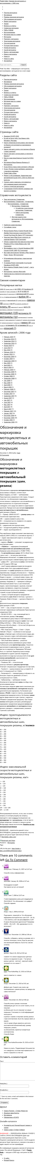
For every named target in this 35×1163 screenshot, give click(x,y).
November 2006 (9, 418)
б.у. (3, 297)
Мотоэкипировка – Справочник (18, 204)
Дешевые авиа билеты (11, 1113)
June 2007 (7, 402)
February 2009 (8, 370)
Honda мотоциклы (10, 47)
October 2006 (8, 420)
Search (23, 65)
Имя (3, 1083)
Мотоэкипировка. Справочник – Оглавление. (19, 201)
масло (21, 307)
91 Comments (22, 250)
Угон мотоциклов (9, 43)
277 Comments (28, 235)
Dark (18, 453)
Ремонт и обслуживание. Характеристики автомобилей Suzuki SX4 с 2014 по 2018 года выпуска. (19, 178)
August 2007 (8, 398)
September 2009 (9, 361)
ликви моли (14, 307)
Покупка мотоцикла (10, 13)
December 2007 (9, 391)
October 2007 (8, 394)
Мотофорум (8, 15)
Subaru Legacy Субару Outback (14, 1130)
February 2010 (8, 352)
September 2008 (9, 378)
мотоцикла (25, 313)
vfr (19, 291)
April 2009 (7, 365)
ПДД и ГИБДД (8, 30)
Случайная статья (10, 227)
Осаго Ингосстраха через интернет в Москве (19, 167)
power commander (12, 291)
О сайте (6, 1158)
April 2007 (7, 407)
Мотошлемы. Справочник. (20, 206)
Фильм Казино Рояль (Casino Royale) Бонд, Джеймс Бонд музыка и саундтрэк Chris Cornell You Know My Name (18, 233)
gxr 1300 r (19, 289)
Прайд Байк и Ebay (10, 173)
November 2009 (9, 356)
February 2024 (8, 337)
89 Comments (18, 255)
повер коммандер (10, 320)
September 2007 (9, 396)
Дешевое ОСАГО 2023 (11, 136)
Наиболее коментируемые (13, 225)
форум (15, 818)
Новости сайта (9, 58)
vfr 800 (25, 291)
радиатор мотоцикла (8, 322)
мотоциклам (4, 820)
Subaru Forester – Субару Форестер (16, 1111)
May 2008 (7, 383)
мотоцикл (9, 313)
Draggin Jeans (10, 289)
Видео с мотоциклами (11, 52)
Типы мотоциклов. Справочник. (14, 199)
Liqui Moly (3, 291)
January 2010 (8, 354)
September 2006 (9, 422)
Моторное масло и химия (12, 34)
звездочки (6, 303)
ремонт (26, 323)
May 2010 (7, 350)
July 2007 (7, 400)
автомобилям (17, 820)
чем (2, 328)
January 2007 (8, 413)
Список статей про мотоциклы (14, 186)
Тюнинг (6, 23)
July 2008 (7, 380)
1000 (2, 289)
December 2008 (9, 372)
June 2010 (7, 348)
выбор (24, 296)
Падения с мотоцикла (11, 39)
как (12, 304)
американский (22, 294)
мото (27, 307)
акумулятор (12, 294)
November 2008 (9, 374)
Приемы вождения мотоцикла (14, 17)
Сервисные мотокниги (11, 28)
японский (10, 328)
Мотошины (7, 37)
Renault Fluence (9, 1160)
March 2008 (7, 387)
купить (5, 306)
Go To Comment (16, 860)
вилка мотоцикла (11, 297)
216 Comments (21, 239)
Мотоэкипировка (9, 32)
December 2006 (9, 415)
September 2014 (9, 341)
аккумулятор (4, 294)
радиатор (19, 320)
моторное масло (19, 309)
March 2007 (7, 409)
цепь (31, 325)
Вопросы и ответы (10, 26)
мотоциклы (9, 317)
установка (23, 325)
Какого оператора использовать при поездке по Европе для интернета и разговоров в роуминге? (19, 145)
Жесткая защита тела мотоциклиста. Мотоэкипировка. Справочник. (22, 219)
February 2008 (8, 389)
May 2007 (7, 404)
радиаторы (17, 322)
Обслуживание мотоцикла (13, 19)
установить (11, 325)
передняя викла (23, 317)
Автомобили (8, 61)
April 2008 (7, 385)
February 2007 (8, 411)
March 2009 (7, 367)
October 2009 (8, 359)
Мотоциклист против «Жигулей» (15, 271)
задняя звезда (22, 300)
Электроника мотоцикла (12, 41)
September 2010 (9, 343)
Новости (7, 56)
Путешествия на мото (11, 45)
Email (4, 1090)
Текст (2, 1061)
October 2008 (8, 376)
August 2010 (8, 345)
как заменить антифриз (21, 303)
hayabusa (28, 289)
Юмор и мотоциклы (10, 54)
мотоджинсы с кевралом (7, 309)
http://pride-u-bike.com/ (8, 837)
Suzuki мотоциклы (10, 50)
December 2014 (9, 339)
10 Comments (4, 455)
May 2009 (7, 363)
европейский (12, 300)
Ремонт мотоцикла (10, 21)
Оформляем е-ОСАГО (11, 1117)
